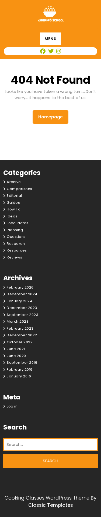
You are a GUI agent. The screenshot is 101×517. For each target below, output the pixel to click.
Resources (17, 250)
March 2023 (18, 321)
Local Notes (18, 222)
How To (13, 209)
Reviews (14, 257)
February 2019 (20, 369)
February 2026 (20, 287)
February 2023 (20, 328)
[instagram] (58, 51)
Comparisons (19, 188)
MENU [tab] (50, 39)
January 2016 (19, 376)
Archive (14, 181)
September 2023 (22, 314)
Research (16, 243)
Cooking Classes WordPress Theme (48, 497)
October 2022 (20, 342)
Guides (13, 202)
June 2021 (16, 348)
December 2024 (22, 294)
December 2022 (22, 335)
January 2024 (19, 301)
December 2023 (22, 307)
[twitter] (51, 51)
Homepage (52, 117)
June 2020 (16, 355)
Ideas (12, 216)
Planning (15, 229)
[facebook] (43, 51)
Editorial (14, 195)
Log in (12, 406)
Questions (16, 236)
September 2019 (22, 362)
